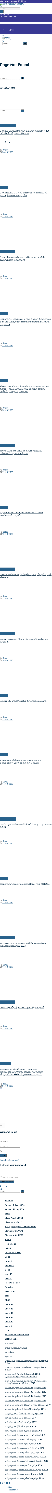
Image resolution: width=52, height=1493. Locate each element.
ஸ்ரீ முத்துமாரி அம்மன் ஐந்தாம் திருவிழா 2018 (24, 1413)
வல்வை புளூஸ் (14, 59)
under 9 (8, 1326)
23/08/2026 (7, 216)
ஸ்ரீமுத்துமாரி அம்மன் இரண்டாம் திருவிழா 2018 (25, 1435)
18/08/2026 (7, 534)
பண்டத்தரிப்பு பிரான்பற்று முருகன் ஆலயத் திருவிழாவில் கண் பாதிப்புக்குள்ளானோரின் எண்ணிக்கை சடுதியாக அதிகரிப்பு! (25, 322)
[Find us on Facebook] (1, 1483)
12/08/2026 (7, 902)
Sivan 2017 (10, 1291)
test (7, 1296)
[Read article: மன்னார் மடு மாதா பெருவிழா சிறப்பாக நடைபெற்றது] (26, 678)
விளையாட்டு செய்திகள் (8, 125)
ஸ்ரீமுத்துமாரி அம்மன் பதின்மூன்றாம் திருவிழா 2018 (26, 1461)
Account (9, 1201)
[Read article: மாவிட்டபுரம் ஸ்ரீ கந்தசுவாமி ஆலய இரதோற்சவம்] (26, 984)
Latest (8, 1248)
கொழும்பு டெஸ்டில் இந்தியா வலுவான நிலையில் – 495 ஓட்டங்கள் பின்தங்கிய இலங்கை (24, 132)
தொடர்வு (8, 1356)
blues (7, 1213)
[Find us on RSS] (9, 1483)
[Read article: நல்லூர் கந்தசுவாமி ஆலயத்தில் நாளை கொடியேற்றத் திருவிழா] (26, 616)
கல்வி (11, 69)
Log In (4, 1186)
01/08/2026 (7, 1086)
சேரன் (5, 150)
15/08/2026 (7, 719)
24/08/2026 (7, 152)
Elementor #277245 (14, 1231)
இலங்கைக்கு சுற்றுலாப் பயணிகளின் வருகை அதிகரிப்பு (25, 884)
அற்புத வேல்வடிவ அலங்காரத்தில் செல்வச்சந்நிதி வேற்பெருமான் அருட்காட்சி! (22, 258)
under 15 (9, 1313)
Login (7, 1257)
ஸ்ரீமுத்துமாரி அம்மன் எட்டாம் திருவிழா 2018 (23, 1439)
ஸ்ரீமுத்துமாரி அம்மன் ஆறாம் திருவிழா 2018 (23, 1431)
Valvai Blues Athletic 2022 (17, 1334)
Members (9, 1265)
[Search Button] (2, 11)
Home (2, 58)
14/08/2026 (7, 784)
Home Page (10, 1244)
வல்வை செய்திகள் (16, 39)
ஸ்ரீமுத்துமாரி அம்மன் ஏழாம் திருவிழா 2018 (23, 1444)
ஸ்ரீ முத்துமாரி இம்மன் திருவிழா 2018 (20, 1426)
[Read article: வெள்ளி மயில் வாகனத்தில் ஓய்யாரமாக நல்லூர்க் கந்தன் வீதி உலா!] (26, 551)
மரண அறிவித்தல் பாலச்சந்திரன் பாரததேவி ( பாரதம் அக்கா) (26, 1361)
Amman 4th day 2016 (14, 1209)
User (7, 1330)
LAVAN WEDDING (13, 1252)
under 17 (9, 1317)
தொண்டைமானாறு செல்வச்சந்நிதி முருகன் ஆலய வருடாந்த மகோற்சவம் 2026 (23, 944)
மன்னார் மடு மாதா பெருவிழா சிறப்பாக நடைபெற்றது (23, 700)
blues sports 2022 (13, 1222)
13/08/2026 (7, 843)
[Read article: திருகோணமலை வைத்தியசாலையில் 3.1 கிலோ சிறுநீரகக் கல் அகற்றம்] (26, 489)
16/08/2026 (7, 660)
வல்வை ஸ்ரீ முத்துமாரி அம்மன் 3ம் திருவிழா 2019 (25, 1392)
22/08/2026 (7, 278)
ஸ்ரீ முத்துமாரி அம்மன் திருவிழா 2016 (20, 1418)
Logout (8, 1261)
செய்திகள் (4, 187)
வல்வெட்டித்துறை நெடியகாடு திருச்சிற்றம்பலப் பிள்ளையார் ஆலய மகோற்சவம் (21, 452)
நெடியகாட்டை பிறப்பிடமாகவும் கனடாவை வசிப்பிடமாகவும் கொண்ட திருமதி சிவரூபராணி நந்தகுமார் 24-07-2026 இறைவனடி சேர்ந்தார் (21, 1072)
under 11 (9, 1304)
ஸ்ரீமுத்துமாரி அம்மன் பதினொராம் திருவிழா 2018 (25, 1457)
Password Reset (12, 1283)
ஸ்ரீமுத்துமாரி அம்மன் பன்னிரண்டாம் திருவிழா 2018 (26, 1469)
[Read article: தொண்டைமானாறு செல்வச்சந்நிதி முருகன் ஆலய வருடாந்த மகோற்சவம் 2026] (26, 920)
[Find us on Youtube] (7, 1483)
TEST (7, 1300)
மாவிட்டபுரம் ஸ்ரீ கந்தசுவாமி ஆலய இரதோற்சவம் (22, 1007)
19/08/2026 (7, 472)
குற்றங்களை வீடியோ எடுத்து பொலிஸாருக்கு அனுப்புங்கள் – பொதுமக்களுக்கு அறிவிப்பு (20, 761)
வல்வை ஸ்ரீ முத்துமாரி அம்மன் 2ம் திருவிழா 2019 (25, 1387)
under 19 (9, 1322)
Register (9, 1287)
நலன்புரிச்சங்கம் (15, 49)
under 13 (9, 1309)
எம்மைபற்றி (9, 1343)
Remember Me (9, 1151)
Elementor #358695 (14, 1235)
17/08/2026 (7, 598)
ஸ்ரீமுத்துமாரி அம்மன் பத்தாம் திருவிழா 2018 (23, 1465)
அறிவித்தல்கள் (15, 79)
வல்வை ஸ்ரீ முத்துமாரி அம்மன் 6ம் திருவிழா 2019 (25, 1400)
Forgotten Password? (9, 1160)
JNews (10, 1487)
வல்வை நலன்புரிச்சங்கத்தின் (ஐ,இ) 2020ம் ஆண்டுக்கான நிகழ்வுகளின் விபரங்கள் (23, 1375)
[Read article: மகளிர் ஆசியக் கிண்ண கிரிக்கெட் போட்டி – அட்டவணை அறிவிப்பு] (26, 801)
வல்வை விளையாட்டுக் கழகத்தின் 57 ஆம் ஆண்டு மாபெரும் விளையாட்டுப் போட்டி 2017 (26, 1382)
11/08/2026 (7, 967)
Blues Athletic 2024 (14, 1218)
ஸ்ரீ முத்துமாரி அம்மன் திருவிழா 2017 (20, 1422)
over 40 (8, 1274)
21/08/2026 (7, 345)
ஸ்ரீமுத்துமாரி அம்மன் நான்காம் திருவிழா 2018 (24, 1452)
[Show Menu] (3, 35)
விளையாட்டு (14, 88)
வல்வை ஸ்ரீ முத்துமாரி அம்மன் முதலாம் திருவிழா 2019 (27, 1405)
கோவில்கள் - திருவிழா (8, 252)
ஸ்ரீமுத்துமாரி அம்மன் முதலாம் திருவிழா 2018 (24, 1474)
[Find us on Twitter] (4, 1483)
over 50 (8, 1278)
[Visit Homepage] (12, 4)
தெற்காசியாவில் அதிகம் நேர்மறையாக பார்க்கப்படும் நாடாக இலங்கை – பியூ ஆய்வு (23, 194)
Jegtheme (13, 1490)
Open (7, 1270)
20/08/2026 (7, 410)
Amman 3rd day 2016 (14, 1205)
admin (5, 1083)
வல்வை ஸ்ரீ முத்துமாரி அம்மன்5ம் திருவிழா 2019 (25, 1409)
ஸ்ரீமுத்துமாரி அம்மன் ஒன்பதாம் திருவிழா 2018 (24, 1448)
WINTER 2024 (11, 1339)
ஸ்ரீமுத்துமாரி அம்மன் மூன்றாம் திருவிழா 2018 (24, 1478)
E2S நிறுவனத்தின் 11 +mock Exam (20, 1226)
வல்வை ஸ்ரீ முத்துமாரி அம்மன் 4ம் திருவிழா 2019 (25, 1396)
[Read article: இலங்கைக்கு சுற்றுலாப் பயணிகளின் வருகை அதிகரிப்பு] (26, 861)
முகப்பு (11, 29)
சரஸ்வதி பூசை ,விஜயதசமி (16, 1347)
